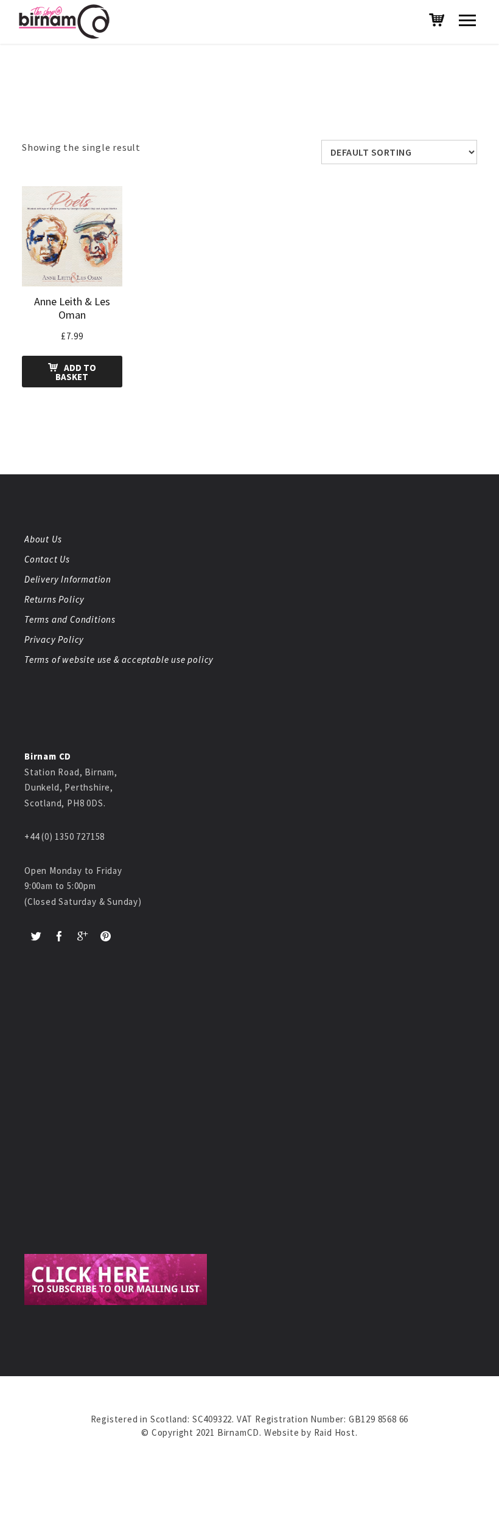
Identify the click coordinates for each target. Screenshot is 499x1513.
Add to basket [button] (75, 372)
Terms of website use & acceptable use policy (119, 659)
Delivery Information (67, 579)
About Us (42, 539)
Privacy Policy (54, 639)
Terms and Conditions (70, 619)
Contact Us (47, 559)
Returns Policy (54, 599)
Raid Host (334, 1432)
